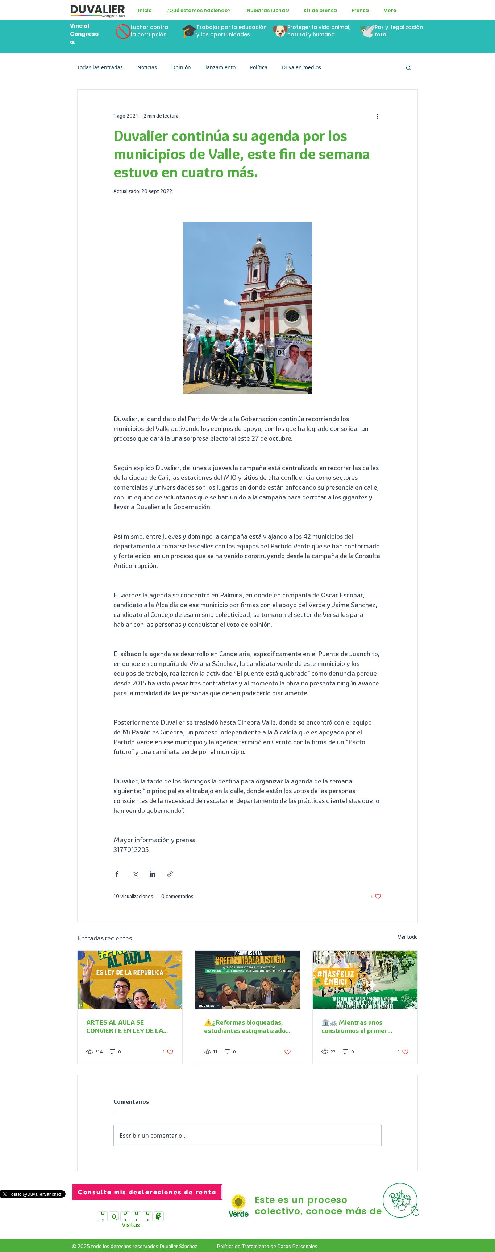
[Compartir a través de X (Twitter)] (134, 873)
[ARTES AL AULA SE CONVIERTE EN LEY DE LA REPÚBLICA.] (130, 980)
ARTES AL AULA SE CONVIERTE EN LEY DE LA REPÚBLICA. (124, 1026)
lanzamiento (220, 67)
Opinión (181, 67)
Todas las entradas (100, 67)
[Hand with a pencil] (402, 1200)
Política (258, 67)
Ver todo (408, 937)
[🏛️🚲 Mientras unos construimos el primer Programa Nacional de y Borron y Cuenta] (365, 980)
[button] (198, 10)
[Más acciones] (377, 115)
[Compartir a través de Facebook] (116, 873)
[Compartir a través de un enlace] (170, 873)
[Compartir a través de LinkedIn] (152, 873)
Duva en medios (301, 67)
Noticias (147, 67)
